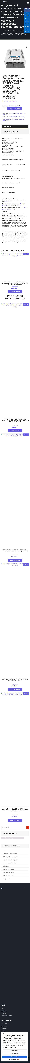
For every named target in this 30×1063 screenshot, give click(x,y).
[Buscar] (27, 827)
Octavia (12, 113)
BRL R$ (26, 29)
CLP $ (26, 23)
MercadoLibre (5, 1024)
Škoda (15, 119)
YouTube (4, 1031)
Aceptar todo (14, 1056)
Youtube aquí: (7, 201)
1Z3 (17, 116)
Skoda (23, 30)
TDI (15, 116)
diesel (22, 119)
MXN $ (26, 18)
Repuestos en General (8, 869)
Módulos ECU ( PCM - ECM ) (14, 30)
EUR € (26, 26)
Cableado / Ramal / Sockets (10, 853)
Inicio (4, 30)
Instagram (4, 1028)
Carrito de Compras (7, 1015)
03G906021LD (6, 117)
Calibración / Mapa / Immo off (10, 856)
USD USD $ (27, 9)
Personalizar (14, 1050)
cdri (11, 119)
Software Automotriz (8, 875)
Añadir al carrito (15, 108)
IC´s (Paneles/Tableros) (9, 879)
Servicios (4, 1013)
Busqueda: (4, 824)
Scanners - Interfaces (8, 872)
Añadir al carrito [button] (15, 291)
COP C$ (26, 13)
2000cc (5, 120)
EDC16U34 (12, 117)
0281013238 (19, 117)
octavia (11, 116)
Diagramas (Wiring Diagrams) (10, 859)
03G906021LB (6, 119)
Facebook (4, 1026)
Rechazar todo (15, 1053)
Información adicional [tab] (11, 132)
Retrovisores (6, 866)
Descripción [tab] (8, 126)
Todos (4, 850)
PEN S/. (26, 15)
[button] (26, 47)
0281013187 (21, 116)
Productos (4, 1011)
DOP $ (26, 31)
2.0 (8, 120)
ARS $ (26, 21)
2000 (18, 119)
